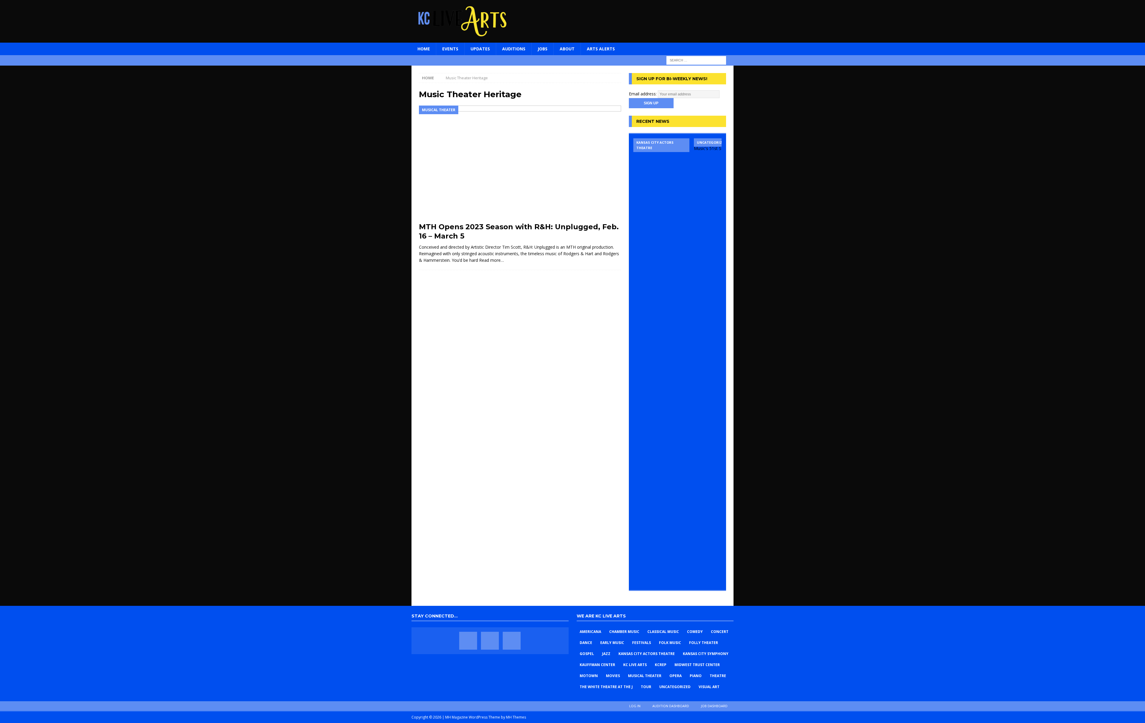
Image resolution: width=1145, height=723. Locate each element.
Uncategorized (675, 686)
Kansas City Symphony (705, 653)
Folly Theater (703, 642)
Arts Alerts (601, 49)
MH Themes (516, 717)
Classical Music (663, 631)
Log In (634, 706)
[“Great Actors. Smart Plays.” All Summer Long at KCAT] (661, 362)
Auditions (513, 49)
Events (450, 49)
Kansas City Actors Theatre (646, 653)
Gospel (587, 653)
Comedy (695, 631)
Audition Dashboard (670, 706)
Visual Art (709, 686)
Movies (613, 675)
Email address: (643, 94)
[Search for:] (696, 60)
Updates (480, 49)
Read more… (491, 260)
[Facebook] (468, 641)
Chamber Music (624, 631)
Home (423, 49)
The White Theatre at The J (606, 686)
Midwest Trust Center (697, 664)
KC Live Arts (635, 664)
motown (589, 675)
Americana (590, 631)
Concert (719, 631)
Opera (675, 675)
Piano (696, 675)
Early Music (612, 642)
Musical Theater (644, 675)
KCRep (660, 664)
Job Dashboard (714, 706)
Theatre (718, 675)
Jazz (606, 653)
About (567, 49)
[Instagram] (512, 641)
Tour (646, 686)
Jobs (542, 49)
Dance (586, 642)
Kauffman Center (597, 664)
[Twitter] (490, 641)
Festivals (641, 642)
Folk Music (670, 642)
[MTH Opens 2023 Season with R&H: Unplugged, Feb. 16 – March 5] (520, 162)
